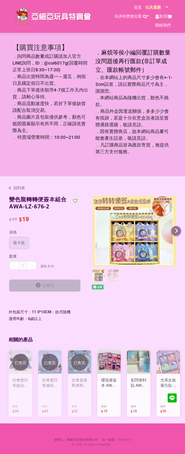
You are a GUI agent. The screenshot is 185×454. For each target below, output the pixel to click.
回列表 (19, 188)
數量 (13, 256)
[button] (75, 201)
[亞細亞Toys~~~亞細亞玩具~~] (54, 16)
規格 (13, 232)
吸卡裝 (19, 242)
